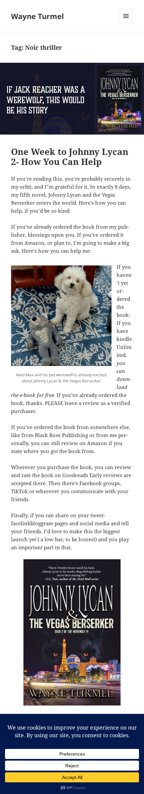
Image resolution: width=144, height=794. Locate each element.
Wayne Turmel (37, 16)
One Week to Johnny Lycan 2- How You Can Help (69, 157)
